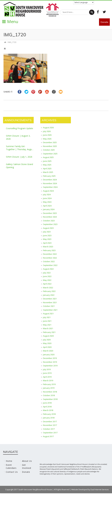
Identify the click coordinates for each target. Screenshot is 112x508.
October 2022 (49, 261)
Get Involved (26, 466)
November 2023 (50, 216)
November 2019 (50, 362)
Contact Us (12, 472)
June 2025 (47, 161)
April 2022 (47, 283)
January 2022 (48, 295)
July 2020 (47, 339)
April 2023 (47, 243)
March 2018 (48, 410)
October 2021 (49, 306)
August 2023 (48, 228)
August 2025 (48, 157)
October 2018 (49, 395)
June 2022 (47, 276)
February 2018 (49, 414)
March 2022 (48, 287)
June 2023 (47, 235)
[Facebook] (98, 12)
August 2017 (48, 436)
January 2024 (48, 209)
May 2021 (47, 324)
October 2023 (49, 220)
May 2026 (47, 138)
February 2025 (49, 176)
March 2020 (48, 350)
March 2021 (48, 328)
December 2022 (50, 254)
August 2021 (48, 313)
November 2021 (50, 302)
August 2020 (48, 336)
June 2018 (47, 402)
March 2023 (48, 246)
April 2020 (47, 347)
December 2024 (50, 179)
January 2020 (48, 354)
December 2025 (50, 142)
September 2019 (50, 365)
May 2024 (47, 202)
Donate (104, 22)
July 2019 (47, 369)
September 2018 (50, 399)
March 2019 (48, 380)
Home (9, 461)
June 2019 (47, 373)
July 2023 (47, 231)
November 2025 (50, 146)
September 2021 (50, 310)
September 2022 (50, 265)
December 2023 (50, 213)
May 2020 (47, 343)
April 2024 (47, 205)
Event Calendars (11, 466)
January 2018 (48, 417)
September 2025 (50, 153)
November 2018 (50, 391)
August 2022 (48, 269)
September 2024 (50, 187)
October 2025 (49, 150)
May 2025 (47, 164)
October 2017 (49, 429)
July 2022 (47, 272)
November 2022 (50, 257)
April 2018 (47, 406)
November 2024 (50, 183)
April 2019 (47, 377)
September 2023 (50, 224)
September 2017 (50, 432)
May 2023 (47, 239)
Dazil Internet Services (100, 489)
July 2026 (47, 131)
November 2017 (50, 425)
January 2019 (48, 388)
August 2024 (48, 191)
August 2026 (48, 127)
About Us (27, 461)
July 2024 (47, 194)
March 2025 (48, 172)
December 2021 (50, 298)
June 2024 (47, 198)
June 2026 (47, 135)
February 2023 (49, 250)
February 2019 (49, 384)
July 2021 (47, 317)
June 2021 (47, 321)
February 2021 (49, 332)
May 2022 (47, 280)
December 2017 (50, 421)
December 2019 (50, 358)
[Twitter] (104, 12)
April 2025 (47, 168)
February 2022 (49, 291)
